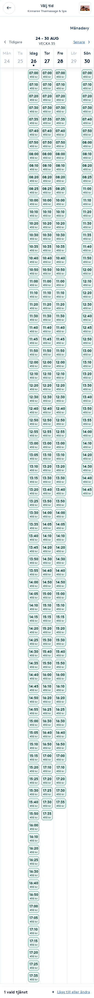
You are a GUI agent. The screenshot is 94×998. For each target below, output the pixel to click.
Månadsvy (79, 28)
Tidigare (15, 42)
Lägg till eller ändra (73, 992)
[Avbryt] (9, 8)
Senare (79, 42)
